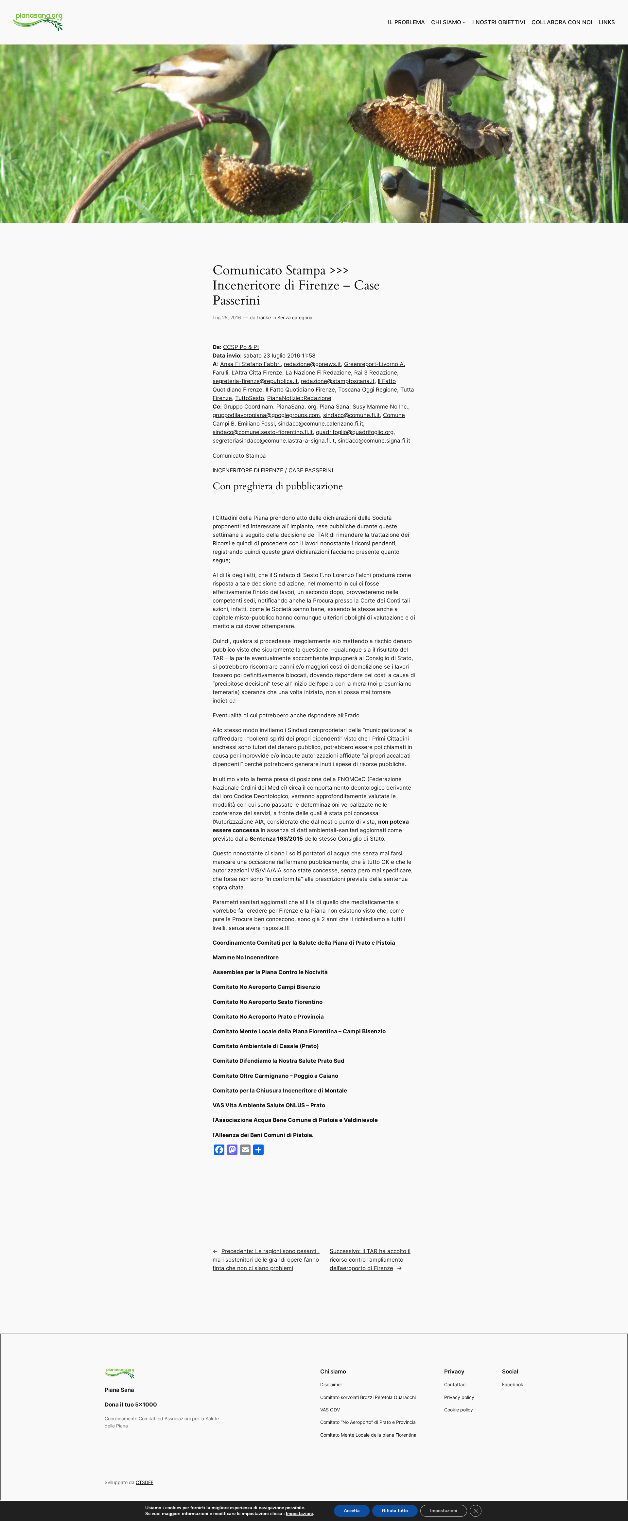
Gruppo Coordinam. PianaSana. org (269, 406)
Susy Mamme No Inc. (380, 406)
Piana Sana (334, 406)
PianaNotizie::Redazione (299, 398)
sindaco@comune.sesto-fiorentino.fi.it (263, 432)
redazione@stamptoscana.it (338, 381)
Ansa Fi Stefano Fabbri (250, 364)
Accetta (352, 1511)
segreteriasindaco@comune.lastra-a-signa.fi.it (274, 440)
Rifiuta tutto (395, 1511)
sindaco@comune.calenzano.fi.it (320, 423)
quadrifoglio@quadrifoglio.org (354, 432)
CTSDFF (144, 1482)
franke (264, 317)
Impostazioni (299, 1514)
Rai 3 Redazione (375, 372)
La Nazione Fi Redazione (318, 372)
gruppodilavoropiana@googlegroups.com (266, 415)
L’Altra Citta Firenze (257, 372)
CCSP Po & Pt (241, 347)
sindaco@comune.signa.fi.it (374, 440)
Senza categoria (294, 317)
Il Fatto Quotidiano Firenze (300, 389)
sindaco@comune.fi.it (351, 415)
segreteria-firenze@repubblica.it (255, 381)
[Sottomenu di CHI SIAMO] (464, 22)
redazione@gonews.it (312, 364)
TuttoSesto (249, 398)
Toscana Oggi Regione (367, 389)
